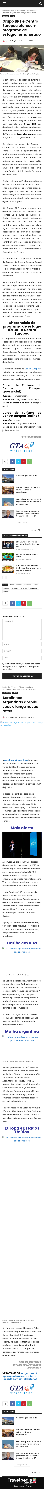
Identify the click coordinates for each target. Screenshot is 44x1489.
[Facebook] (12, 461)
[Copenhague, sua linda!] (8, 478)
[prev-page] (4, 577)
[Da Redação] (4, 41)
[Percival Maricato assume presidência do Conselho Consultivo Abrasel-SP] (8, 514)
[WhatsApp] (29, 461)
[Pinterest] (23, 461)
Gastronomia (7, 560)
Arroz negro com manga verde (27, 555)
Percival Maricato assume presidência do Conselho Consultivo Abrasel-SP (27, 513)
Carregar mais (21, 522)
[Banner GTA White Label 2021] (22, 452)
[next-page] (7, 577)
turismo (6, 592)
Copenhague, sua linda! (26, 475)
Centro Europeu (32, 368)
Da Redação (12, 41)
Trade (12, 16)
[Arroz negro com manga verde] (8, 557)
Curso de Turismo (31, 585)
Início (4, 11)
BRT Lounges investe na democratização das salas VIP (28, 544)
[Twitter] (18, 461)
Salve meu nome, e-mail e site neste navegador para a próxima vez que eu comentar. (21, 666)
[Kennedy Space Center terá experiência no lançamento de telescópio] (8, 502)
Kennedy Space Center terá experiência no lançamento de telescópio (28, 501)
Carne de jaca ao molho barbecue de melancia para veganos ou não (28, 568)
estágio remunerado (20, 588)
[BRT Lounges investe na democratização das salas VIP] (8, 545)
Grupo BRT (34, 588)
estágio (6, 588)
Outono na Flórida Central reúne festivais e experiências (28, 489)
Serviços (11, 11)
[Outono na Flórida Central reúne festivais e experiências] (8, 490)
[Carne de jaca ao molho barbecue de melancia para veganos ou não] (8, 569)
